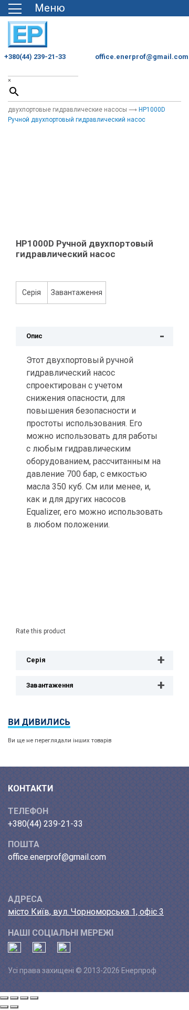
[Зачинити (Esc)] (34, 997)
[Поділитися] (24, 997)
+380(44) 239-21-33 (35, 57)
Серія (31, 292)
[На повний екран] (14, 997)
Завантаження (76, 292)
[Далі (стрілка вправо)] (14, 1006)
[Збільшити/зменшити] (4, 997)
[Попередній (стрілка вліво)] (4, 1006)
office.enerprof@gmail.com (141, 57)
